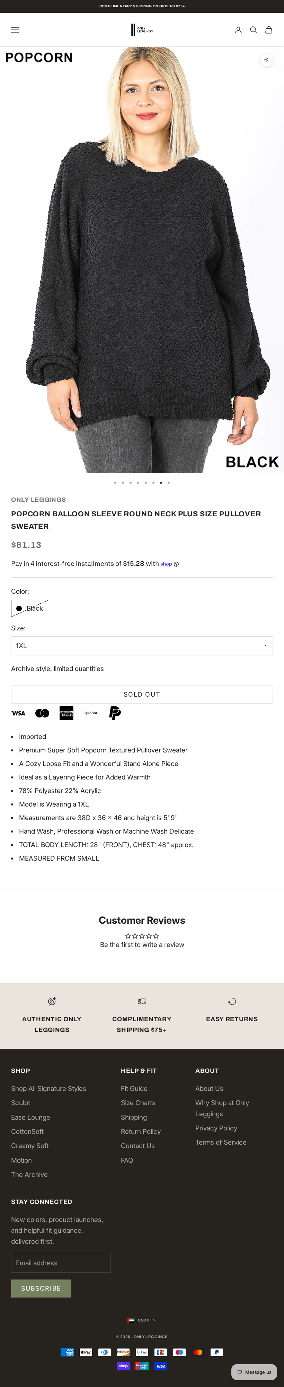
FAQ (127, 1160)
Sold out (142, 694)
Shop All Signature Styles (48, 1089)
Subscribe (41, 1288)
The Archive (29, 1175)
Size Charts (138, 1103)
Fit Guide (134, 1089)
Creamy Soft (29, 1146)
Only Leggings (38, 499)
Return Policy (141, 1132)
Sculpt (20, 1103)
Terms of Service (221, 1142)
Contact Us (138, 1146)
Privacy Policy (216, 1128)
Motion (21, 1160)
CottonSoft (27, 1132)
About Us (209, 1089)
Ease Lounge (30, 1117)
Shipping (134, 1117)
